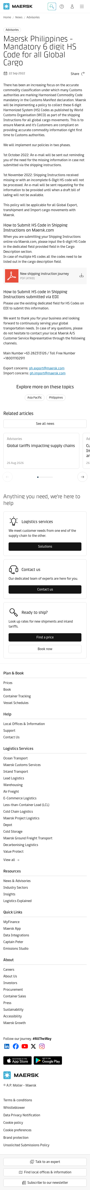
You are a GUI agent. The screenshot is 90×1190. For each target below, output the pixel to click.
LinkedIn (6, 1046)
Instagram (42, 1046)
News (18, 17)
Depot (7, 825)
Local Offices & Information (24, 724)
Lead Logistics (13, 778)
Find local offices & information (47, 1172)
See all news (45, 424)
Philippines (56, 397)
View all (9, 860)
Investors (10, 983)
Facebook (16, 1046)
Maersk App (12, 929)
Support (62, 6)
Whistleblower (14, 1108)
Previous (8, 477)
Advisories (33, 17)
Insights (9, 894)
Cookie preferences (17, 1130)
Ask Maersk (52, 6)
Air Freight (11, 792)
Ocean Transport (15, 758)
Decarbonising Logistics (20, 845)
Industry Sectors (15, 888)
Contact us (45, 589)
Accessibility (12, 1016)
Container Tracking (17, 696)
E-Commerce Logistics (19, 798)
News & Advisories (17, 881)
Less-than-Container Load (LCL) (26, 805)
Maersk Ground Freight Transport (27, 838)
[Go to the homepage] (21, 1078)
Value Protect (13, 852)
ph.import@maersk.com (48, 373)
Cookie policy (13, 1123)
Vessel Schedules (15, 703)
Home (7, 17)
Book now (45, 649)
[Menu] (82, 6)
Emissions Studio (15, 949)
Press (7, 1003)
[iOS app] (17, 1060)
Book (7, 690)
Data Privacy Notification (21, 1115)
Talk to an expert (47, 1162)
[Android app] (48, 1060)
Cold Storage (12, 832)
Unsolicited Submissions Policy (26, 1145)
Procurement (13, 990)
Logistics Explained (17, 901)
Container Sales (14, 996)
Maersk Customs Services (22, 765)
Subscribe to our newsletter (47, 1183)
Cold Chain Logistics (18, 812)
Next (82, 477)
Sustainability (13, 1010)
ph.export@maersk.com (46, 368)
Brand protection (15, 1138)
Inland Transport (15, 772)
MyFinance (11, 922)
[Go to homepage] (18, 6)
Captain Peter (13, 942)
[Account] (72, 6)
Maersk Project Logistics (21, 818)
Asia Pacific (34, 397)
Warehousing (13, 785)
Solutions (45, 546)
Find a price (45, 637)
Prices (7, 683)
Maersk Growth (14, 1023)
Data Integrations (16, 935)
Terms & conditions (17, 1100)
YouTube (24, 1046)
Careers (8, 970)
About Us (10, 976)
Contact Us (11, 737)
